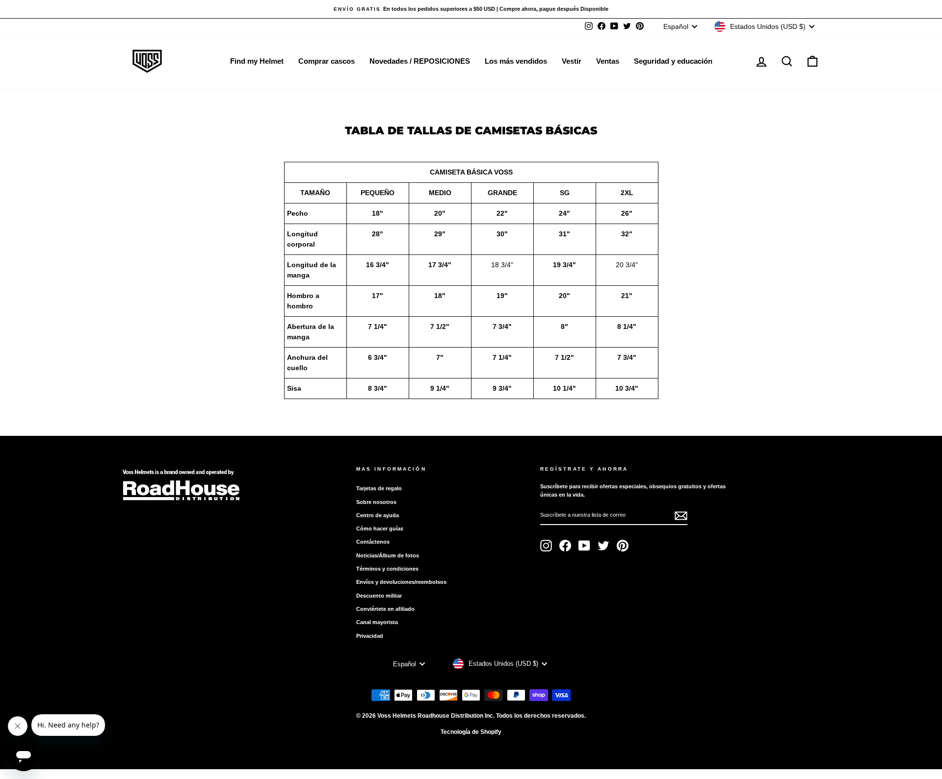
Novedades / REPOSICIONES (419, 61)
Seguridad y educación (673, 61)
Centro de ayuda (377, 515)
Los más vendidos (516, 61)
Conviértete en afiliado (385, 609)
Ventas (607, 61)
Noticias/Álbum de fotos (387, 555)
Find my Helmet (257, 61)
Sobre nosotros (376, 502)
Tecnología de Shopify (471, 732)
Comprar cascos (326, 61)
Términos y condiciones (387, 569)
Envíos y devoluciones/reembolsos (401, 582)
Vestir (571, 61)
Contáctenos (373, 542)
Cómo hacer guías (379, 528)
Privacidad (369, 636)
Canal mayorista (377, 622)
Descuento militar (379, 596)
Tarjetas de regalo (379, 488)
